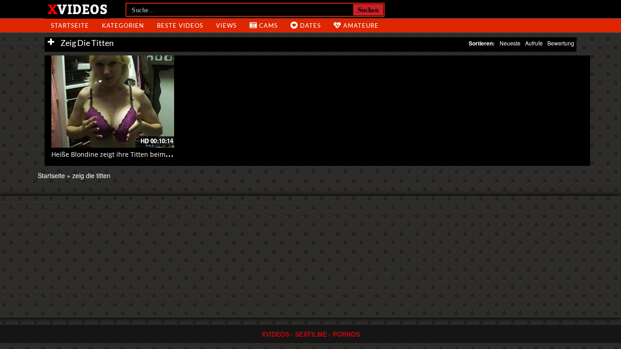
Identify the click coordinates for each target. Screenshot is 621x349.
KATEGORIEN (123, 25)
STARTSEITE (70, 25)
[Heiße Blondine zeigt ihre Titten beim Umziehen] (112, 101)
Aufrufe (534, 43)
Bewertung (560, 43)
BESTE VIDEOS (180, 25)
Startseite (51, 175)
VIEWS (226, 25)
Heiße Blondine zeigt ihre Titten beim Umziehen (124, 154)
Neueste (510, 43)
